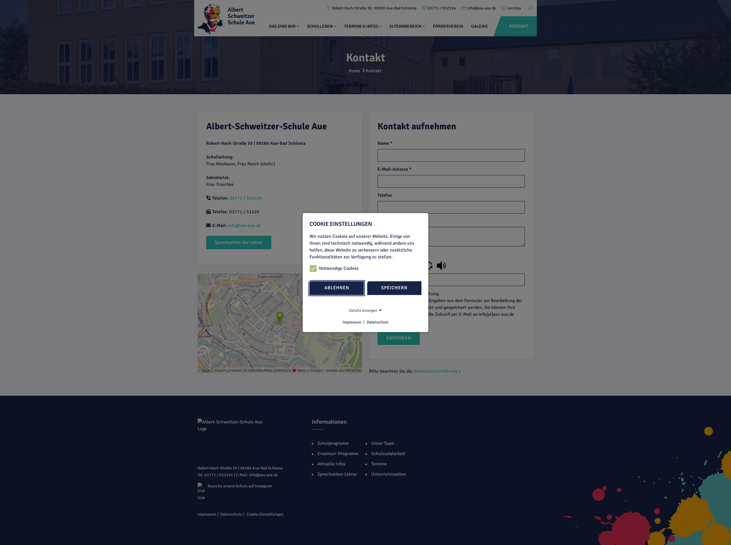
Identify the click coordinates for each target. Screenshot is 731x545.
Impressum (352, 322)
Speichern (394, 288)
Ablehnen (336, 288)
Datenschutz (377, 322)
